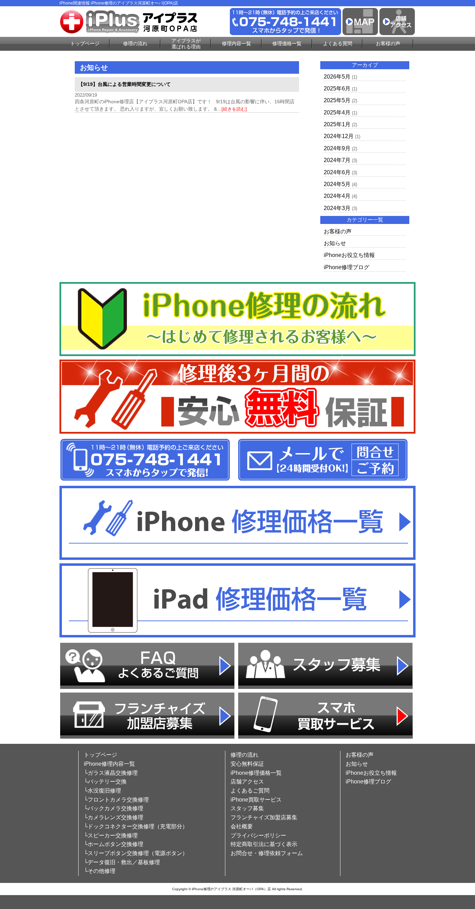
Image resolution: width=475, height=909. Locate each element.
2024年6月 (337, 172)
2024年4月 (337, 196)
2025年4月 (337, 112)
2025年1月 (337, 124)
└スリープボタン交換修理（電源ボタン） (136, 853)
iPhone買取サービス (256, 800)
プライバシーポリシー (258, 835)
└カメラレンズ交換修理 (113, 817)
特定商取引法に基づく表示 (264, 844)
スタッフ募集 (247, 808)
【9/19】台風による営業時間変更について (124, 84)
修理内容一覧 (236, 43)
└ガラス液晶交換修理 (111, 773)
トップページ (84, 43)
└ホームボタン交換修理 (113, 844)
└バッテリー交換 (105, 782)
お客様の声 (388, 43)
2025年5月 (337, 100)
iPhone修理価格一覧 (256, 773)
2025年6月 (337, 88)
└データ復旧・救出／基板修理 (122, 862)
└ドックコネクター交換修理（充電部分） (136, 826)
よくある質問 (337, 43)
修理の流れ (135, 43)
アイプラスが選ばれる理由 (186, 43)
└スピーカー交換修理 (111, 835)
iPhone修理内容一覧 (109, 764)
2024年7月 (337, 160)
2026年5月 (337, 77)
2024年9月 (337, 148)
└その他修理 (99, 871)
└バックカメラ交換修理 (113, 808)
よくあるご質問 (250, 791)
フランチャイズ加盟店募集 (264, 817)
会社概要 (242, 826)
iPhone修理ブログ (346, 267)
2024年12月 (339, 136)
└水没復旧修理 (102, 791)
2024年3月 (337, 208)
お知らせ (335, 243)
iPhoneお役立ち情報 (349, 255)
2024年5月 (337, 184)
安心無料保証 (247, 764)
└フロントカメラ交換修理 (116, 800)
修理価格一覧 (286, 43)
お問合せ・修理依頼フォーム (267, 853)
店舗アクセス (247, 782)
